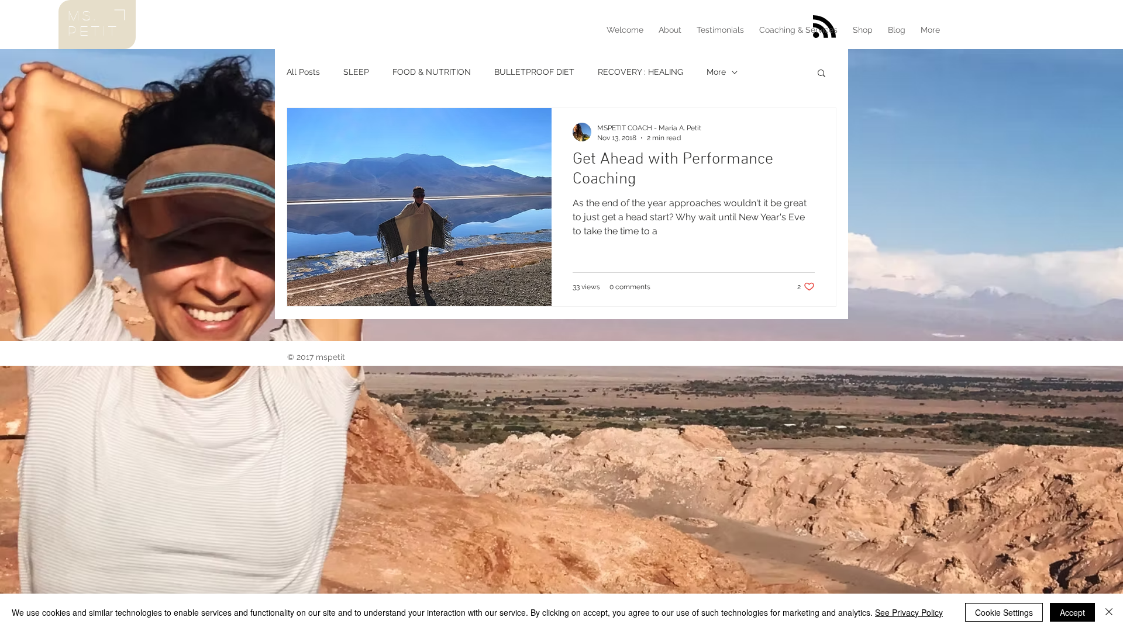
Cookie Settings (1004, 612)
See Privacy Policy (909, 612)
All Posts (303, 72)
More (716, 72)
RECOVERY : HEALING (640, 72)
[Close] (1109, 612)
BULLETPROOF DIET (534, 72)
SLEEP (356, 72)
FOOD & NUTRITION (431, 72)
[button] (821, 74)
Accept (1072, 612)
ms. (83, 15)
